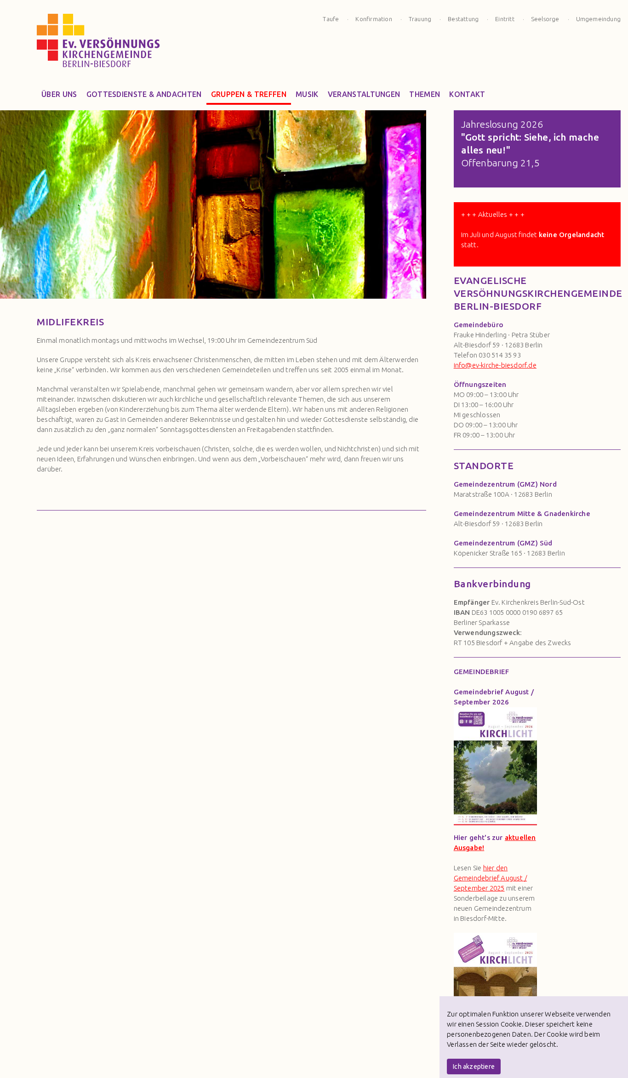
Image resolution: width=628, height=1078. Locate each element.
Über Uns (59, 94)
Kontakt (467, 94)
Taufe (331, 19)
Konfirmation (373, 19)
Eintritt (504, 19)
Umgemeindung (598, 19)
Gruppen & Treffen (248, 94)
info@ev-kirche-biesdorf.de (495, 365)
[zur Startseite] (98, 43)
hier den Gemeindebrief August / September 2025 (490, 878)
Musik (307, 94)
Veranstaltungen (364, 94)
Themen (424, 94)
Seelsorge (545, 19)
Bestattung (463, 19)
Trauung (420, 19)
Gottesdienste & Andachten (144, 94)
